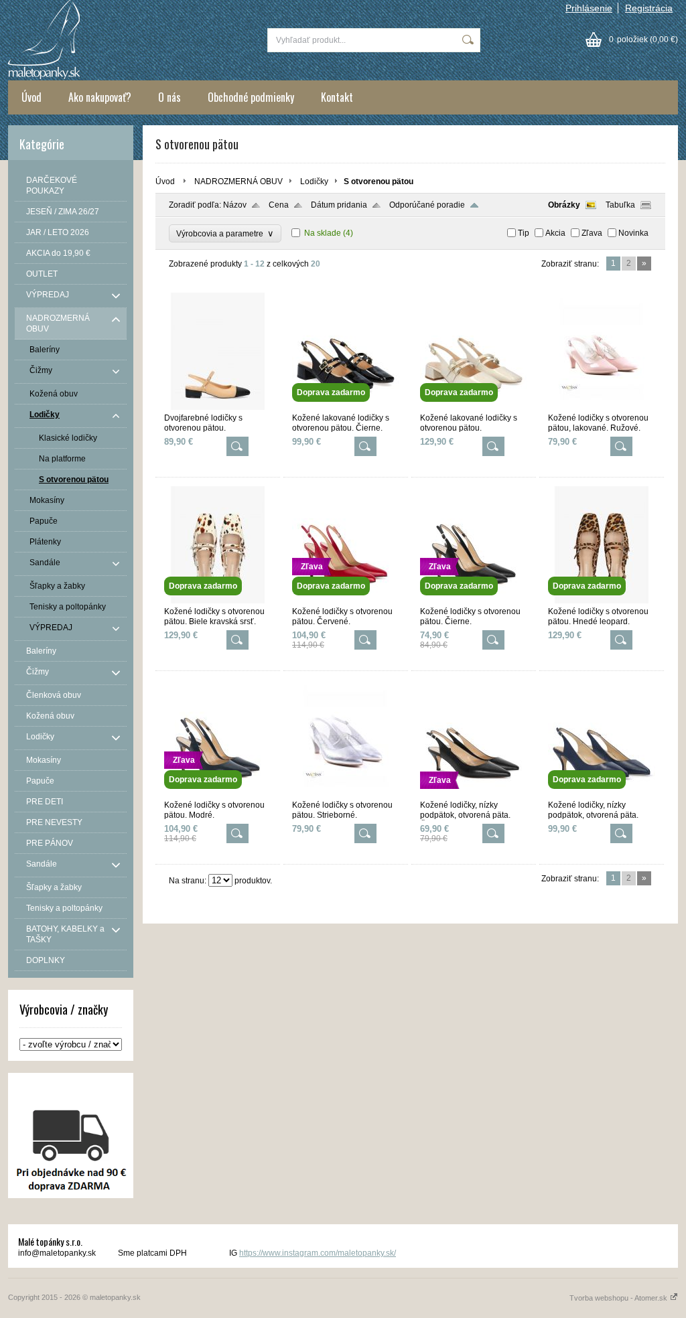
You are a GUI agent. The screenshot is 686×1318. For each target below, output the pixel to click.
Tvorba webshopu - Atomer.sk (619, 1298)
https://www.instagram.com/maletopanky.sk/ (317, 1253)
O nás (169, 97)
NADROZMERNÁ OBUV (238, 181)
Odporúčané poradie (427, 205)
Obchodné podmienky (251, 97)
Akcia (555, 233)
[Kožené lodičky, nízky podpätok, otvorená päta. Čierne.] (473, 794)
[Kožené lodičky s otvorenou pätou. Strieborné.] (345, 794)
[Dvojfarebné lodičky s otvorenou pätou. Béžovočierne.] (217, 407)
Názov (235, 205)
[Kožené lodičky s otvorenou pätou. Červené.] (345, 600)
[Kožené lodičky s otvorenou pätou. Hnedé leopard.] (601, 600)
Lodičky (314, 181)
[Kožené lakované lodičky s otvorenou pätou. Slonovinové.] (473, 407)
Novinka (633, 233)
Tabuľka (620, 205)
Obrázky (564, 205)
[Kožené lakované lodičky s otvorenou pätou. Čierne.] (345, 407)
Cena (279, 205)
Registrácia (649, 8)
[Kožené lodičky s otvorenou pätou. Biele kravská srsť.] (217, 600)
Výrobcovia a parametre (225, 233)
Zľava (591, 233)
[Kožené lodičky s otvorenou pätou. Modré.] (217, 794)
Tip (523, 233)
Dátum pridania (339, 205)
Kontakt (337, 97)
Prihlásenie (588, 8)
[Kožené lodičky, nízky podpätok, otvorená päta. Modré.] (601, 794)
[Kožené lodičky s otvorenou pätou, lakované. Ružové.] (601, 407)
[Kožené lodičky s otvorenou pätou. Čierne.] (473, 600)
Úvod (31, 97)
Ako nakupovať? (99, 97)
